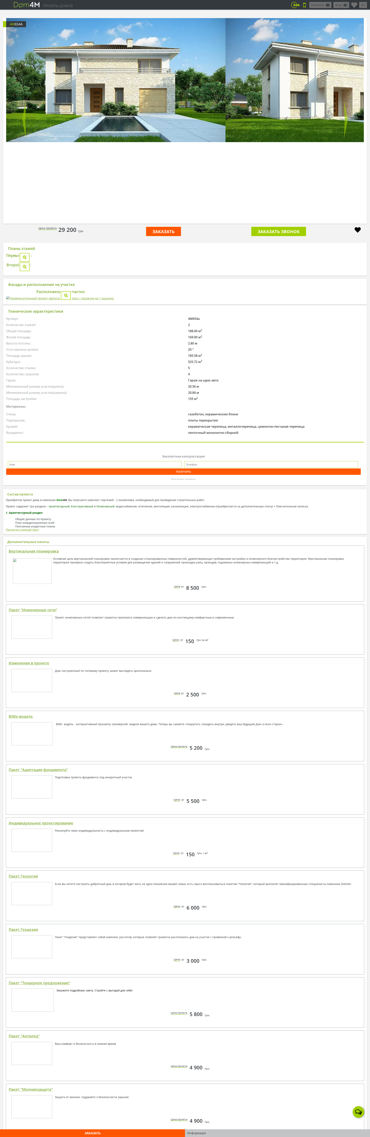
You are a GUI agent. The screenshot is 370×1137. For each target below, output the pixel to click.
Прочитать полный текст (22, 734)
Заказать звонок (279, 231)
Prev (24, 119)
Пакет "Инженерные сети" (33, 814)
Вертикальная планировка (34, 755)
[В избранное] (358, 230)
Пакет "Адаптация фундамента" (38, 974)
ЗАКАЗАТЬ (163, 231)
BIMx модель (21, 921)
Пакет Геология (23, 1080)
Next (346, 119)
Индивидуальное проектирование (41, 1027)
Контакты (317, 5)
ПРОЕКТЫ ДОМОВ (58, 5)
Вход (338, 5)
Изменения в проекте (29, 867)
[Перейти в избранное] (354, 3)
